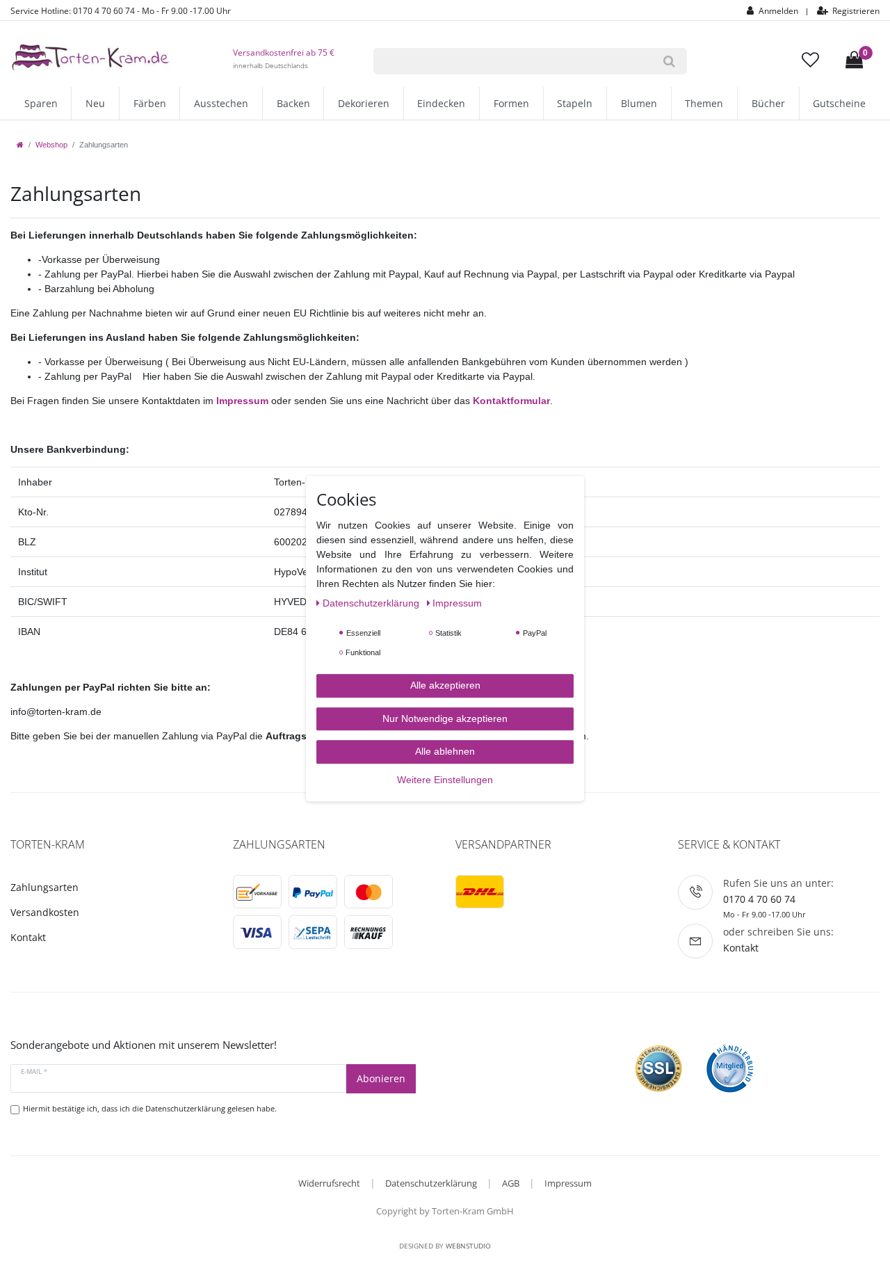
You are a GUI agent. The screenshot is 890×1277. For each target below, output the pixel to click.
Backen (293, 103)
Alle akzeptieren (445, 685)
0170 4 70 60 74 (759, 899)
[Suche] (669, 61)
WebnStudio (468, 1246)
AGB (510, 1183)
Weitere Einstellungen (445, 779)
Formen (511, 103)
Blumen (639, 103)
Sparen (41, 103)
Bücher (768, 103)
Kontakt (28, 937)
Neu (95, 103)
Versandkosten (44, 912)
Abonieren (381, 1078)
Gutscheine (839, 103)
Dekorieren (363, 103)
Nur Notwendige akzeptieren (445, 718)
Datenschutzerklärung (431, 1183)
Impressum (568, 1183)
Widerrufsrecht (329, 1183)
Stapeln (574, 103)
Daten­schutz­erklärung (372, 603)
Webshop (51, 144)
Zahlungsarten (44, 887)
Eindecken (441, 103)
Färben (150, 103)
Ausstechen (221, 103)
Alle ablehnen (445, 751)
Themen (704, 103)
